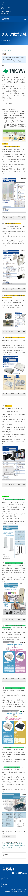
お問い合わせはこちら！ (9, 836)
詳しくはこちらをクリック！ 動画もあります (14, 217)
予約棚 (4, 845)
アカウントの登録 (5, 7)
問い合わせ (4, 884)
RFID (3, 848)
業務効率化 (13, 844)
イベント (3, 881)
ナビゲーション (5, 878)
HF (17, 844)
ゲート (15, 847)
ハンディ (20, 847)
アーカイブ (4, 886)
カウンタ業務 (10, 845)
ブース (9, 50)
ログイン (3, 3)
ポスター (3, 883)
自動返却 (22, 845)
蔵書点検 (6, 844)
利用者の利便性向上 (7, 847)
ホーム (4, 50)
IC (2, 844)
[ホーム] (5, 19)
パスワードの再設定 (6, 12)
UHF (20, 844)
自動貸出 (17, 845)
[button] (4, 54)
